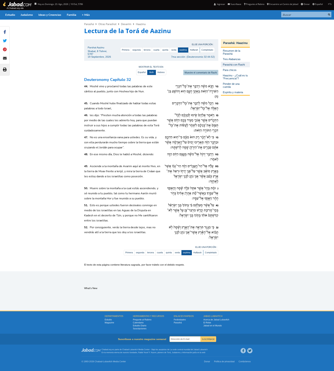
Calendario (138, 322)
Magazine (109, 322)
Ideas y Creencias (49, 15)
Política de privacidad (224, 361)
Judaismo (176, 352)
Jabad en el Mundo (212, 325)
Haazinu (141, 24)
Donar (307, 4)
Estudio (10, 15)
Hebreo (161, 72)
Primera (125, 50)
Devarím (126, 24)
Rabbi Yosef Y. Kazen (147, 352)
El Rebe (207, 322)
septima (183, 50)
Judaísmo (27, 15)
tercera (147, 50)
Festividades (180, 319)
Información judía (189, 352)
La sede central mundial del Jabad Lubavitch (189, 349)
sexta (173, 50)
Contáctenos (245, 361)
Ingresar (220, 4)
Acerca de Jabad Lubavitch (216, 319)
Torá (169, 352)
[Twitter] (249, 350)
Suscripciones (139, 328)
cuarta (156, 50)
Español (142, 72)
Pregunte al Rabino (255, 4)
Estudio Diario (139, 325)
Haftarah (194, 50)
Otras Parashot (107, 24)
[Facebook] (243, 350)
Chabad (125, 349)
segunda (136, 50)
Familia (71, 15)
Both (151, 72)
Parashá (89, 24)
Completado (207, 50)
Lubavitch (134, 349)
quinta (165, 50)
